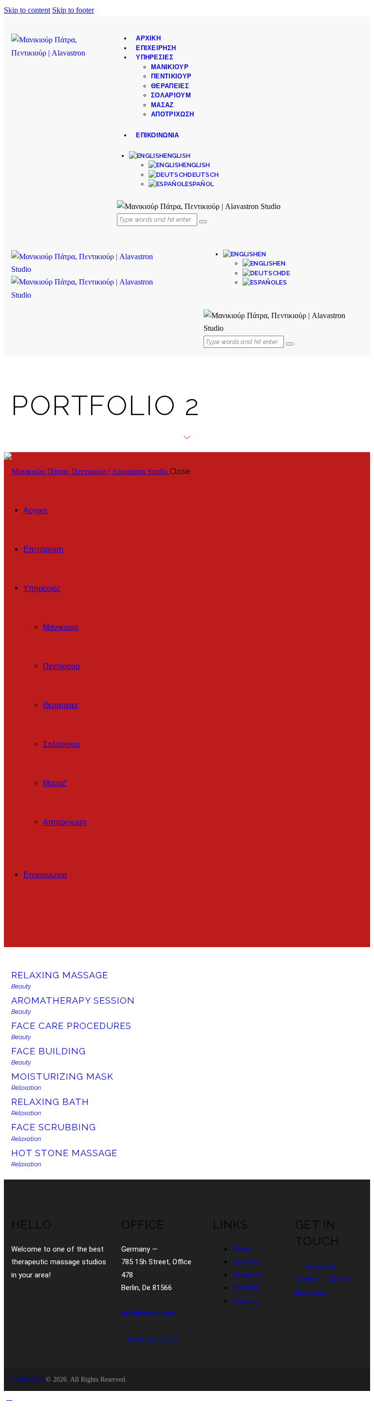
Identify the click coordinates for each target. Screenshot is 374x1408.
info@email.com (148, 1313)
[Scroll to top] (9, 1397)
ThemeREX (27, 1379)
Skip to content (27, 10)
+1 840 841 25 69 (148, 1339)
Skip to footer (73, 10)
